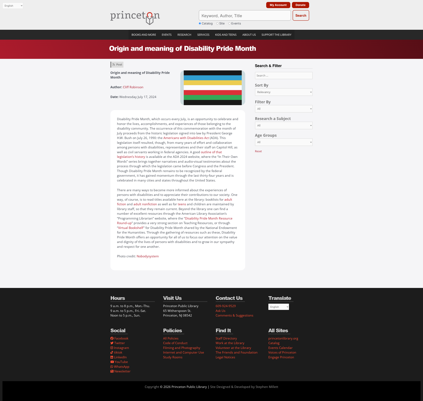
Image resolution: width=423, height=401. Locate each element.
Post (119, 64)
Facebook (121, 338)
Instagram (121, 348)
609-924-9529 (226, 306)
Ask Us (220, 311)
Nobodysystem (148, 256)
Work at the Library (230, 343)
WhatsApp (121, 366)
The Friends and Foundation (237, 352)
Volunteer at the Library (233, 348)
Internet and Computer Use (183, 352)
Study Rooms (172, 357)
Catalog (273, 343)
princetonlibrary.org (283, 338)
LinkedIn (120, 357)
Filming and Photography (181, 348)
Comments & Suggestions (234, 315)
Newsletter (122, 371)
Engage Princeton (281, 357)
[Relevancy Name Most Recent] (284, 92)
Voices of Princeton (282, 352)
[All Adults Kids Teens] (284, 142)
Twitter (119, 343)
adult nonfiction (145, 204)
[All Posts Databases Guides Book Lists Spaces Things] (284, 109)
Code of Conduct (175, 343)
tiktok (117, 352)
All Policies (170, 338)
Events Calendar (280, 348)
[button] (277, 5)
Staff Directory (226, 338)
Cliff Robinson (133, 87)
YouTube (121, 362)
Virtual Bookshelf (130, 228)
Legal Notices (225, 357)
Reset (258, 151)
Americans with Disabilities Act (186, 138)
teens (182, 204)
